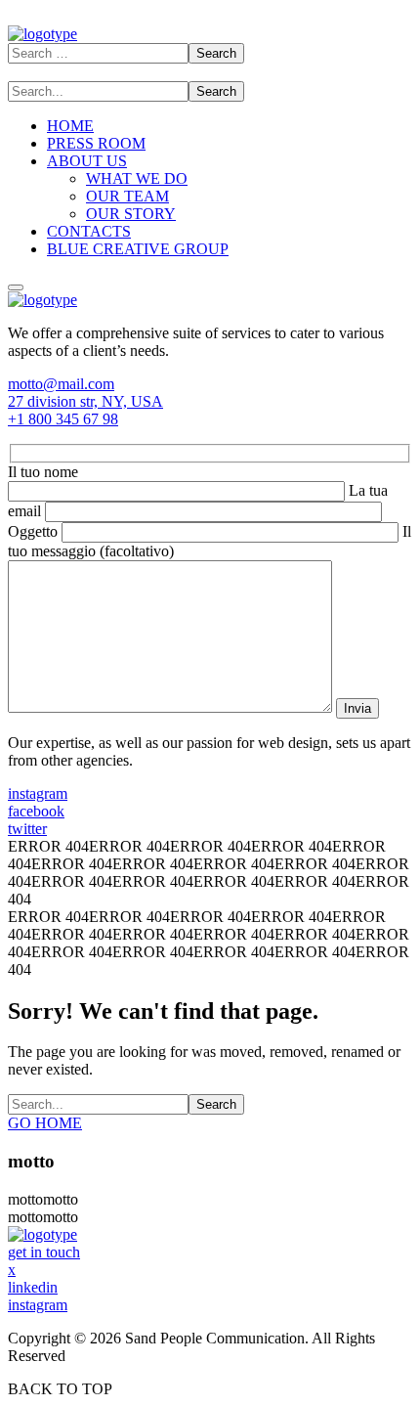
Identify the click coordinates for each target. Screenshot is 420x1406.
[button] (210, 384)
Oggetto (35, 531)
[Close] (15, 287)
